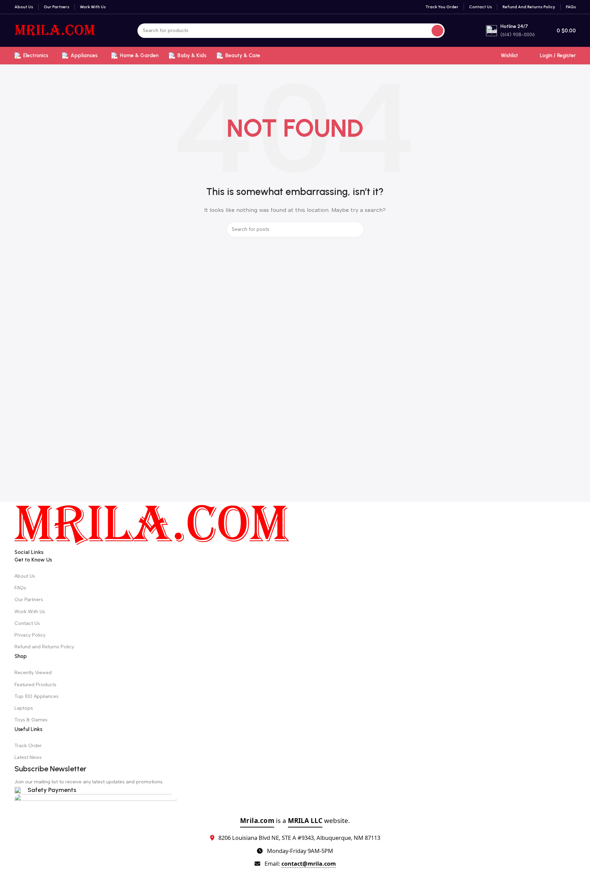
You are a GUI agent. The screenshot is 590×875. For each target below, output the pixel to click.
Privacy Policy (29, 635)
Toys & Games (31, 720)
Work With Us (29, 612)
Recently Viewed (33, 673)
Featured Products (35, 685)
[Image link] (152, 525)
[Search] (437, 31)
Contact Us (27, 623)
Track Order (28, 746)
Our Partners (28, 600)
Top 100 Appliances (36, 696)
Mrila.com (257, 820)
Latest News (28, 757)
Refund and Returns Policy (44, 647)
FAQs (20, 588)
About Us (24, 576)
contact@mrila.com (308, 863)
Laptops (23, 708)
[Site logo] (55, 30)
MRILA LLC (305, 820)
